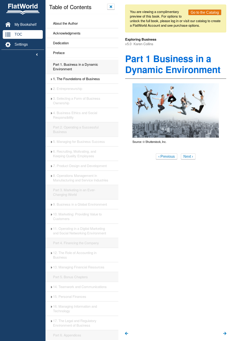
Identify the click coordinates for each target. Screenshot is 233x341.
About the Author (65, 23)
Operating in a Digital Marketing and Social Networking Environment (79, 230)
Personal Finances (70, 296)
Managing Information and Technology (75, 308)
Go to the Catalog (205, 12)
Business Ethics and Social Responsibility (75, 115)
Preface (59, 52)
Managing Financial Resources (78, 267)
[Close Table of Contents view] (111, 7)
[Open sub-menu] (51, 78)
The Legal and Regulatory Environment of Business (74, 323)
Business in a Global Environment (80, 204)
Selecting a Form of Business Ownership (76, 100)
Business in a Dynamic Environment (75, 66)
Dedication (61, 43)
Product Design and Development (80, 165)
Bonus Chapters (70, 277)
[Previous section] (126, 333)
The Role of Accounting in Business (74, 255)
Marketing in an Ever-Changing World (74, 192)
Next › (188, 156)
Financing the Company (76, 243)
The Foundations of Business (76, 78)
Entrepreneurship (67, 88)
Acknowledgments (67, 33)
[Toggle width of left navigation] (37, 54)
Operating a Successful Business (76, 129)
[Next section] (224, 333)
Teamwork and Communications (80, 286)
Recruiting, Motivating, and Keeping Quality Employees (74, 153)
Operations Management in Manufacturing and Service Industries (80, 177)
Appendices (67, 335)
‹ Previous (166, 156)
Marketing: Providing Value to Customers (77, 216)
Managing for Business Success (79, 141)
